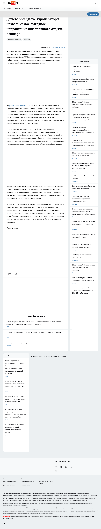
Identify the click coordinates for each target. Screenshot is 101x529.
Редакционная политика (27, 481)
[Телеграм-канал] (66, 467)
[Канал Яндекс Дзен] (70, 467)
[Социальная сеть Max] (56, 471)
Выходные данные (44, 479)
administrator (59, 47)
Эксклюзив (7, 8)
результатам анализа (18, 105)
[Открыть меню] (4, 3)
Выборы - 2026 (20, 8)
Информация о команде (10, 481)
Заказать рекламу (35, 8)
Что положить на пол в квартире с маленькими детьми (27, 344)
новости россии (14, 40)
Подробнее (94, 495)
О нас (4, 479)
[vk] (9, 274)
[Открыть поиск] (96, 3)
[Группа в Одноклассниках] (61, 467)
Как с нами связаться (9, 485)
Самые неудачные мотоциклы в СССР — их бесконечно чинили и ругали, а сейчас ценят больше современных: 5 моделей (34, 324)
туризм (27, 40)
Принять (93, 14)
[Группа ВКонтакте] (56, 467)
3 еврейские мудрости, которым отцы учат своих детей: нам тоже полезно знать (34, 334)
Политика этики (25, 485)
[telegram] (16, 274)
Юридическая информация (28, 479)
